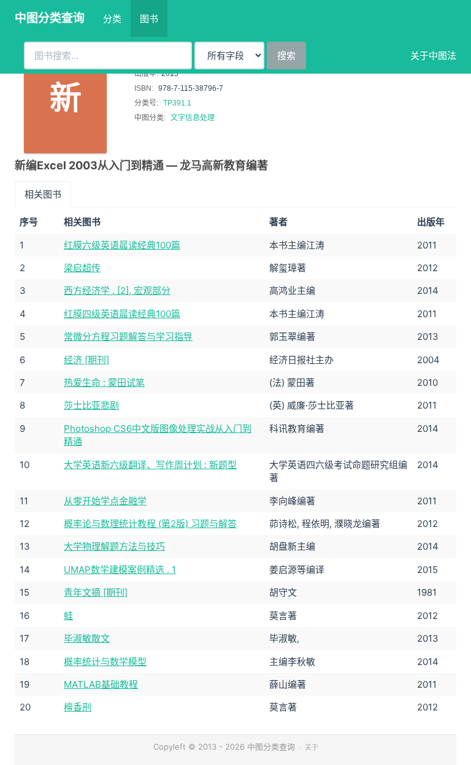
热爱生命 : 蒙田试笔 (104, 382)
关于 (311, 747)
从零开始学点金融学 (105, 501)
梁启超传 (82, 268)
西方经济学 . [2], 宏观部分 (117, 290)
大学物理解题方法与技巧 (114, 546)
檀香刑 (77, 707)
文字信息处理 (192, 117)
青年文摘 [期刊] (96, 592)
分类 (112, 19)
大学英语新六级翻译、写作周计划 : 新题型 (150, 465)
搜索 (286, 55)
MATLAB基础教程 (101, 684)
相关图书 (43, 194)
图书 (149, 19)
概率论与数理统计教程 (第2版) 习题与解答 (150, 523)
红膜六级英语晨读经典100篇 (122, 245)
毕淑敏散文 (87, 638)
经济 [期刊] (86, 360)
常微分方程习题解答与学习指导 (128, 336)
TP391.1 (177, 103)
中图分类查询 (50, 18)
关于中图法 (433, 55)
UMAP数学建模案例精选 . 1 (120, 569)
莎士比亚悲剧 (91, 405)
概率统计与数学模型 (105, 661)
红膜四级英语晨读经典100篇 (122, 314)
